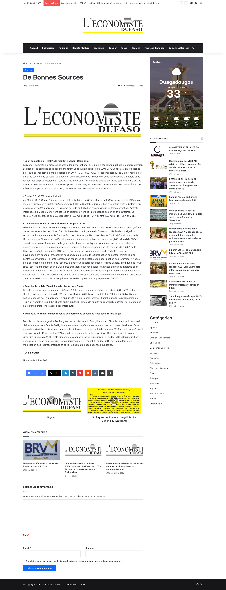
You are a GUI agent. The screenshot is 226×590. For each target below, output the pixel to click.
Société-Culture (80, 48)
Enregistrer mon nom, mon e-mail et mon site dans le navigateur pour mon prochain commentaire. (74, 561)
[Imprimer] (110, 373)
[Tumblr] (73, 373)
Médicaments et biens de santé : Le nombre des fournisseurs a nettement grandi (124, 466)
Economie (99, 48)
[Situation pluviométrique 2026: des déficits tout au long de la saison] (158, 300)
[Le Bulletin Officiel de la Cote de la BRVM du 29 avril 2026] (41, 450)
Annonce (154, 332)
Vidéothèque (156, 403)
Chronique (155, 343)
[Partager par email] (102, 373)
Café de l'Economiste (160, 337)
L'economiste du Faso (75, 584)
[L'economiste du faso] (113, 23)
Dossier (113, 48)
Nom (26, 535)
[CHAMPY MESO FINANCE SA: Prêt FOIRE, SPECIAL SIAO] (158, 151)
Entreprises (48, 48)
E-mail (27, 548)
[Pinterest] (80, 373)
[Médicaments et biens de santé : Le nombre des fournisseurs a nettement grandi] (124, 450)
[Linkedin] (65, 373)
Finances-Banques (154, 48)
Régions (136, 48)
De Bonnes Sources (179, 48)
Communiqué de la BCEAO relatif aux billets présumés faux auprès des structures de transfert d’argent (110, 3)
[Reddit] (88, 373)
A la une (38, 63)
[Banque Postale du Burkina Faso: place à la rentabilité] (158, 201)
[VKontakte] (95, 373)
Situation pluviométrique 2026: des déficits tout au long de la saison (185, 299)
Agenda (153, 327)
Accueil (34, 48)
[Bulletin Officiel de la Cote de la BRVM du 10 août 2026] (158, 254)
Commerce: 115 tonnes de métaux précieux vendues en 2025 (184, 284)
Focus (124, 48)
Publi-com (154, 383)
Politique (63, 48)
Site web (89, 548)
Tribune (153, 398)
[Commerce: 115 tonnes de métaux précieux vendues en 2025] (158, 284)
